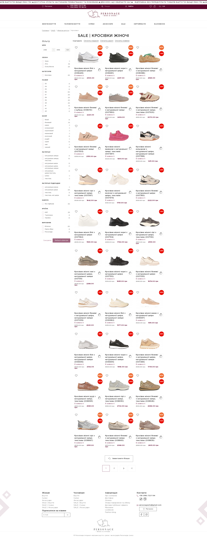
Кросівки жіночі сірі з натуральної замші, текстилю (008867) (84, 438)
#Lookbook (159, 24)
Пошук (107, 6)
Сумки (91, 24)
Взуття (45, 495)
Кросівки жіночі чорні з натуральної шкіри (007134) (116, 235)
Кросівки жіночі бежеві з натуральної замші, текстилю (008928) (147, 399)
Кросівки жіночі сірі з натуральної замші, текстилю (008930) (115, 399)
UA (163, 6)
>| (132, 468)
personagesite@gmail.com (150, 505)
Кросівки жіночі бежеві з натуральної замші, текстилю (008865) (116, 438)
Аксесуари (108, 24)
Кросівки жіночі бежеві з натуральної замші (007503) (85, 149)
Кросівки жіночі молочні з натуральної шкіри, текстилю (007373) (115, 194)
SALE (123, 24)
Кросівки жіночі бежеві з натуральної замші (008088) (147, 71)
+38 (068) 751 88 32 (78, 7)
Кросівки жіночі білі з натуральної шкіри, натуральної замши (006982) (115, 316)
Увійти (130, 6)
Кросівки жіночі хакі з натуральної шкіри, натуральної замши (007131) (84, 275)
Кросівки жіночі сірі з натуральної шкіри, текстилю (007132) (146, 235)
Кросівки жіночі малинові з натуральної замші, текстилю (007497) (116, 150)
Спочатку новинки (122, 41)
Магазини (48, 6)
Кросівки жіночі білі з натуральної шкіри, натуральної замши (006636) (84, 358)
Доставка (109, 498)
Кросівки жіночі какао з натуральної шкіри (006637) (147, 315)
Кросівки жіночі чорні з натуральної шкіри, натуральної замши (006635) (116, 358)
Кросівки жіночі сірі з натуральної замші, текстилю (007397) (84, 193)
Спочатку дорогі (106, 41)
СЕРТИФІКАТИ (140, 24)
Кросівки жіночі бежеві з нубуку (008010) (85, 109)
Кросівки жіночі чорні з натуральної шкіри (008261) (116, 71)
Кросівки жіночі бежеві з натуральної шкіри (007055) (147, 274)
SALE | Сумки (48, 505)
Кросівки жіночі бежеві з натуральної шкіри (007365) (147, 193)
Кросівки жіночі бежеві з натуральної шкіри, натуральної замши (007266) (147, 358)
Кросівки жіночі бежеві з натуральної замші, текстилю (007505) (147, 110)
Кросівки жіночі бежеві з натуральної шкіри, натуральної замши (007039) (85, 316)
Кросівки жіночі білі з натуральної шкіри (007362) (84, 235)
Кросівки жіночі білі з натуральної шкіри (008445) (84, 71)
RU (160, 6)
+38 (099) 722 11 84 (78, 5)
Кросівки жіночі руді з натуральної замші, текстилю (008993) (85, 399)
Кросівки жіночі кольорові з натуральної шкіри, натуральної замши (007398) (145, 151)
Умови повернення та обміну (117, 503)
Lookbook (109, 510)
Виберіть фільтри (61, 240)
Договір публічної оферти (116, 505)
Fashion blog (110, 512)
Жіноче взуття (49, 24)
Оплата (108, 500)
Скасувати (47, 240)
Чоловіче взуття (72, 24)
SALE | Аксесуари (50, 507)
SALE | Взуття (48, 503)
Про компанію (111, 495)
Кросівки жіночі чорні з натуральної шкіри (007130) (116, 274)
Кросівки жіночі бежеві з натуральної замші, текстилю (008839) (147, 438)
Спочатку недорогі (91, 41)
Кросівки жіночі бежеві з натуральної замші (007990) (116, 110)
